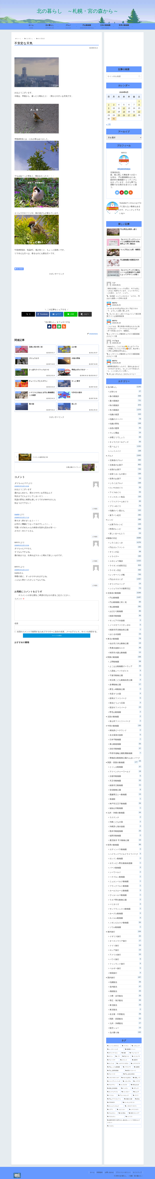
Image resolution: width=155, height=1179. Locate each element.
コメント (19, 599)
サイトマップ (137, 1172)
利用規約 (100, 1172)
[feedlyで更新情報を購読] (59, 326)
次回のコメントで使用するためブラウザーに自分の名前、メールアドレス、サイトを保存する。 (57, 632)
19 (124, 112)
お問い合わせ (109, 1172)
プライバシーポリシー (123, 1172)
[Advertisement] (56, 290)
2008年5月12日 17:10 (21, 517)
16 (109, 112)
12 (124, 108)
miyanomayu (123, 169)
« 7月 (108, 124)
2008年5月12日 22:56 (21, 545)
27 (129, 115)
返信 (95, 508)
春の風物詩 (20, 269)
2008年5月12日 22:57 (21, 570)
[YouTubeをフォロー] (54, 326)
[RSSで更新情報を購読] (64, 326)
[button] (85, 314)
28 (134, 115)
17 (114, 112)
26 (124, 115)
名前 (16, 623)
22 (139, 112)
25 (119, 115)
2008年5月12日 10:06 (21, 486)
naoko (17, 514)
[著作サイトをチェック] (49, 326)
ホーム (92, 1172)
